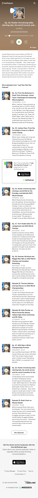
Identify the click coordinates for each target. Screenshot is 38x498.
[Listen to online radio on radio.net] (30, 482)
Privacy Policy (21, 471)
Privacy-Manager (10, 471)
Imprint (30, 471)
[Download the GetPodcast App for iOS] (24, 174)
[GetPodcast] (7, 3)
